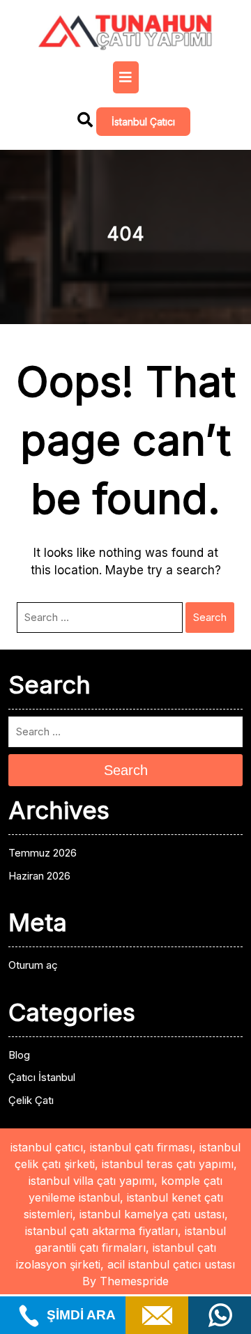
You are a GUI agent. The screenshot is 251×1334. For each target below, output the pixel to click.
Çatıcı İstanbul (41, 1077)
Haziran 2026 (39, 875)
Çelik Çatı (31, 1100)
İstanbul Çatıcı (143, 122)
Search (210, 617)
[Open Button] (126, 77)
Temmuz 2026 (42, 852)
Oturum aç (33, 965)
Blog (19, 1054)
